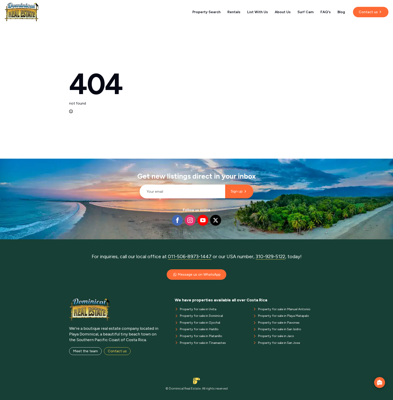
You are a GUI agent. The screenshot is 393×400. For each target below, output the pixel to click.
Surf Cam (305, 12)
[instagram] (190, 220)
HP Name (138, 162)
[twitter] (215, 220)
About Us (283, 12)
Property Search (206, 12)
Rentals (233, 12)
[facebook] (177, 220)
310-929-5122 (270, 256)
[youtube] (202, 220)
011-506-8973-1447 (190, 256)
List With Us (257, 12)
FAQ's (325, 12)
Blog (341, 12)
